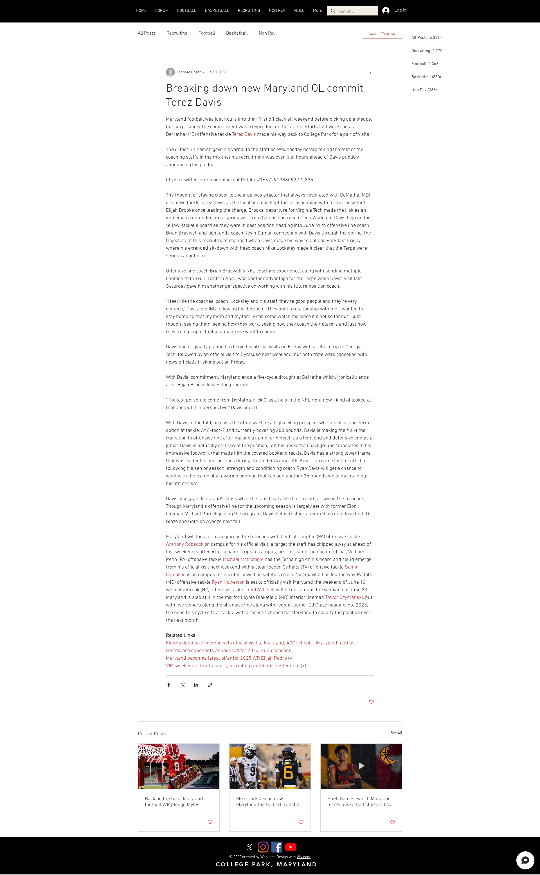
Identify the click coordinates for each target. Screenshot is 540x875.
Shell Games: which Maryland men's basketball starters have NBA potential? (360, 802)
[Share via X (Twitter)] (182, 684)
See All (396, 733)
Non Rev (267, 33)
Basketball (237, 33)
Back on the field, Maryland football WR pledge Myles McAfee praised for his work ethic (175, 802)
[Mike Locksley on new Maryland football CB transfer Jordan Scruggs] (270, 766)
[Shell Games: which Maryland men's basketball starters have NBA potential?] (361, 766)
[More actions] (370, 72)
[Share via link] (210, 684)
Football (207, 33)
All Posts (146, 33)
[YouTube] (290, 847)
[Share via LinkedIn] (196, 684)
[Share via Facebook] (168, 684)
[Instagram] (263, 847)
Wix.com (303, 857)
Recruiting (176, 33)
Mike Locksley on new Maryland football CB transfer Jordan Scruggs (268, 802)
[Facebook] (276, 847)
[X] (249, 847)
